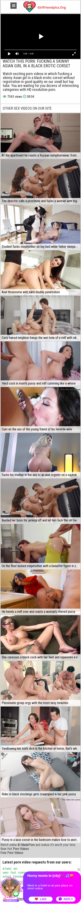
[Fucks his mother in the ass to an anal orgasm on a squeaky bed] (40, 455)
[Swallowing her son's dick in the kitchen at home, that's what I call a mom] (40, 729)
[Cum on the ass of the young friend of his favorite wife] (40, 409)
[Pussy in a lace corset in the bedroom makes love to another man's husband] (40, 820)
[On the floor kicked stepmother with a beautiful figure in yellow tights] (40, 546)
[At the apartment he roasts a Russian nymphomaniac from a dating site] (40, 135)
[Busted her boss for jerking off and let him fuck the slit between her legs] (40, 501)
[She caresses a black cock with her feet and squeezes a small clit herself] (40, 637)
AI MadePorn (26, 845)
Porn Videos (21, 849)
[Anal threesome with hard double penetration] (40, 272)
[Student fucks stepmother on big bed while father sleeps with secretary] (40, 227)
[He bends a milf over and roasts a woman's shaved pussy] (40, 592)
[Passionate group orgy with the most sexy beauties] (40, 683)
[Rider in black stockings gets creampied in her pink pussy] (40, 774)
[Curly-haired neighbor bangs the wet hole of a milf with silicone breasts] (40, 318)
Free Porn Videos (11, 853)
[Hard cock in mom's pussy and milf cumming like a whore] (40, 363)
